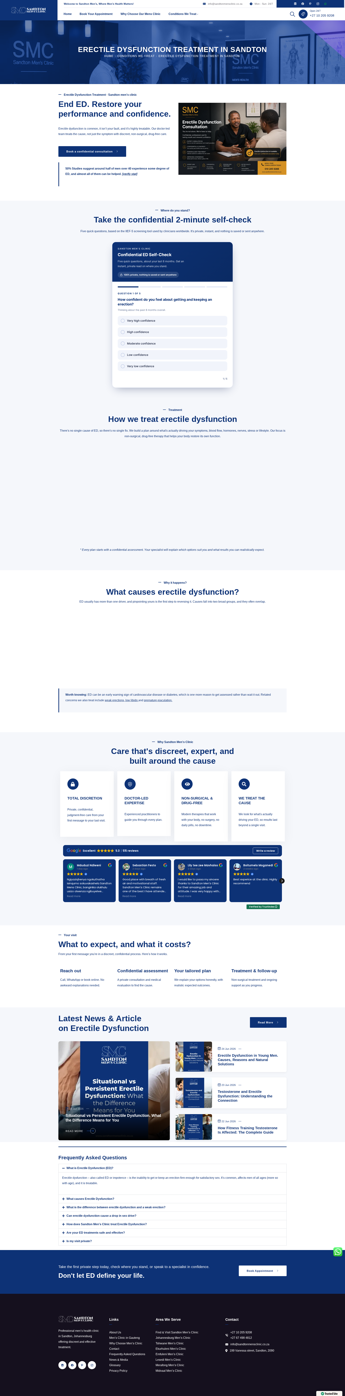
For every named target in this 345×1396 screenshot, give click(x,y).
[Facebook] (303, 4)
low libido (131, 700)
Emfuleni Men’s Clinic (169, 1354)
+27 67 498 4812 (241, 1337)
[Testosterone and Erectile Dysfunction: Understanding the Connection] (193, 1092)
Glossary (115, 1365)
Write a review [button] (265, 851)
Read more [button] (73, 896)
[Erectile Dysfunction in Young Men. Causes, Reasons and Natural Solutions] (193, 1056)
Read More (74, 1131)
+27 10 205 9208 (322, 15)
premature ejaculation (158, 700)
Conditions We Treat (182, 13)
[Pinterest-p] (310, 4)
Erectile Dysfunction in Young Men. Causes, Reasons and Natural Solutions (248, 1059)
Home (68, 13)
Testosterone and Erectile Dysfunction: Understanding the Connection (245, 1096)
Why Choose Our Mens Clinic (140, 13)
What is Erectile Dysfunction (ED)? (89, 1168)
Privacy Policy (118, 1370)
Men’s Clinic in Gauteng (124, 1337)
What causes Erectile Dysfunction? (90, 1198)
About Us (115, 1332)
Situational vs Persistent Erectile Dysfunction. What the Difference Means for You (113, 1118)
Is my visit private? (79, 1241)
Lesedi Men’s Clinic (168, 1359)
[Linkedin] (295, 4)
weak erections (114, 700)
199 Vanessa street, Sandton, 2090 (252, 1350)
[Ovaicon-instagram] (318, 4)
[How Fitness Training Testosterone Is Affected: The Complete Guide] (193, 1127)
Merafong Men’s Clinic (170, 1365)
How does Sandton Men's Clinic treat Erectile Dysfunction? (106, 1224)
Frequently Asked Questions (127, 1354)
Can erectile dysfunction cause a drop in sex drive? (101, 1215)
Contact (114, 1348)
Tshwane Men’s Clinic (170, 1343)
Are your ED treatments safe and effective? (95, 1232)
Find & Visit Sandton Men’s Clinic (177, 1332)
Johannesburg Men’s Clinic (173, 1337)
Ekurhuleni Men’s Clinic (171, 1348)
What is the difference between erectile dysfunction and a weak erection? (115, 1207)
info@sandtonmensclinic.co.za (225, 3)
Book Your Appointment (96, 13)
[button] (282, 881)
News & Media (118, 1359)
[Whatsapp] (325, 4)
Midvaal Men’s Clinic (169, 1370)
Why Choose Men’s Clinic (125, 1343)
